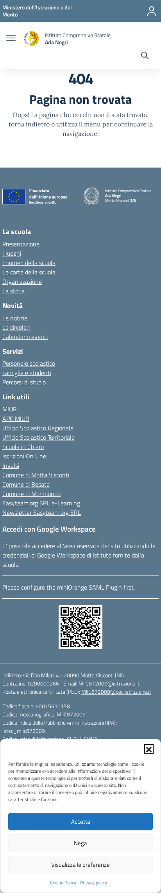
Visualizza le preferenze (80, 864)
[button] (149, 749)
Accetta (80, 821)
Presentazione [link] (20, 244)
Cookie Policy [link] (63, 882)
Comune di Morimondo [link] (31, 493)
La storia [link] (13, 291)
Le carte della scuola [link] (28, 272)
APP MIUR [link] (15, 418)
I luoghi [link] (11, 253)
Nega (80, 843)
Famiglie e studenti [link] (26, 372)
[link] (37, 10)
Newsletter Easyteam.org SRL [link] (41, 512)
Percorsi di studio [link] (24, 382)
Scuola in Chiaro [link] (23, 446)
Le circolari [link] (16, 327)
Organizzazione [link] (22, 281)
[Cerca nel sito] (145, 56)
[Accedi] (152, 11)
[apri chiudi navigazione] (11, 38)
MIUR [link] (9, 409)
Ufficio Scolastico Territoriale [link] (38, 437)
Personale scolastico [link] (28, 363)
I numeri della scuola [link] (28, 262)
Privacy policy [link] (93, 882)
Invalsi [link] (10, 465)
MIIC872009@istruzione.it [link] (109, 683)
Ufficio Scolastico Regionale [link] (37, 428)
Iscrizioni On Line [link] (24, 456)
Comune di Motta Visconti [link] (35, 475)
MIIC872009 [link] (71, 714)
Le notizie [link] (14, 318)
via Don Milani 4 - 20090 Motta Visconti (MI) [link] (73, 675)
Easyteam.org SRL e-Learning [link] (41, 503)
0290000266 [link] (43, 683)
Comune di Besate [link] (26, 484)
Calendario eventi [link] (25, 336)
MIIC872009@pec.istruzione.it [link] (116, 691)
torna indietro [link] (29, 124)
